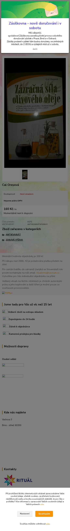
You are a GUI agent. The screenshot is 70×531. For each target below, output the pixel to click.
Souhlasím (44, 513)
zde (42, 504)
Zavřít (35, 49)
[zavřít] (63, 6)
